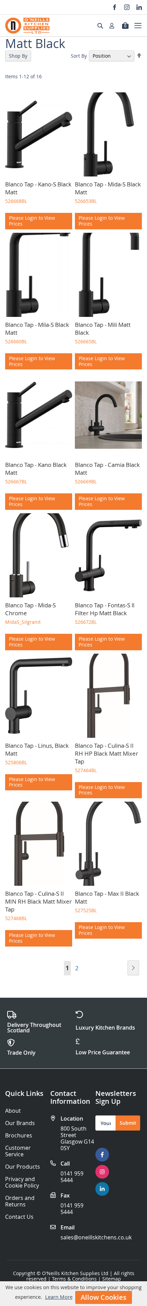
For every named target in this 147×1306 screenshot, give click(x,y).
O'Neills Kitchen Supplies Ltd (75, 1273)
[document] (73, 1293)
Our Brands (20, 1123)
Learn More (58, 1296)
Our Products (22, 1167)
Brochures (18, 1135)
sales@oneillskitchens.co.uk (96, 1237)
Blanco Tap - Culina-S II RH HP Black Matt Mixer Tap (106, 753)
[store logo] (27, 26)
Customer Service (18, 1151)
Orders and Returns (20, 1201)
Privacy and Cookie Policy (22, 1182)
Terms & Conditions (74, 1278)
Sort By (79, 56)
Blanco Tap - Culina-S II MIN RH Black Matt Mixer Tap (38, 901)
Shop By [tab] (18, 56)
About (13, 1111)
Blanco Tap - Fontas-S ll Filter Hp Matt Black (104, 609)
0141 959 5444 (72, 1177)
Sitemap (111, 1278)
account (114, 25)
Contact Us (19, 1217)
